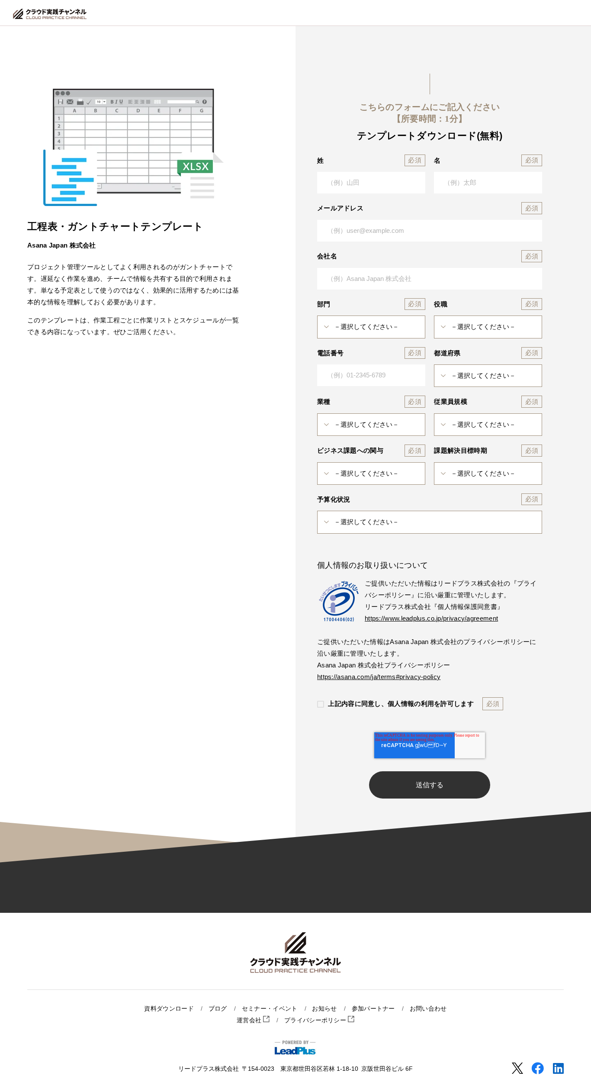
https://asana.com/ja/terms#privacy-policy (378, 676)
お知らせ (324, 1008)
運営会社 (250, 1020)
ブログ (218, 1008)
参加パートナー (373, 1008)
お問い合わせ (428, 1008)
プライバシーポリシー (316, 1020)
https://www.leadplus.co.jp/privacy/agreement (431, 618)
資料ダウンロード (168, 1008)
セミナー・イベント (270, 1008)
